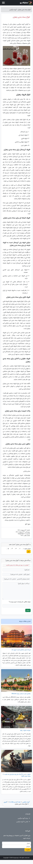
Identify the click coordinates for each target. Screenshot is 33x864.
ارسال (27, 610)
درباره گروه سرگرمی (23, 818)
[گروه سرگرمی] (25, 3)
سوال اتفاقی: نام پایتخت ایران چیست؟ (20, 602)
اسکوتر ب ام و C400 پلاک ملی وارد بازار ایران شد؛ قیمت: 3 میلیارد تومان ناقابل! (17, 775)
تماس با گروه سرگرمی (22, 822)
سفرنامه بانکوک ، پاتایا (25, 730)
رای (28, 551)
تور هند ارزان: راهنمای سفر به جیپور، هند (21, 650)
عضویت (28, 850)
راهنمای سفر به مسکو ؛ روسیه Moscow (21, 694)
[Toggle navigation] (3, 2)
